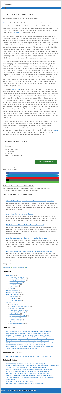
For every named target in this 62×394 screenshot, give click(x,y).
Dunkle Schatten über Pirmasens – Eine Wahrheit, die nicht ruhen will (27, 341)
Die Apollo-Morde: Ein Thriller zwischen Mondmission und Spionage (29, 251)
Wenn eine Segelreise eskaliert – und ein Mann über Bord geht (25, 344)
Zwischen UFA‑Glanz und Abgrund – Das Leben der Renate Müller (26, 367)
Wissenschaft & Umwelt (17, 323)
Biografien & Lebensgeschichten (19, 306)
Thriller (31, 186)
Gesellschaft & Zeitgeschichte (19, 310)
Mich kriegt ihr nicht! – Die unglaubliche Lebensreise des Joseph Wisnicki (28, 331)
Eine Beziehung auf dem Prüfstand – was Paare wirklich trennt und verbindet (29, 346)
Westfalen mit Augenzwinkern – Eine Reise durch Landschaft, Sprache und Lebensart (32, 343)
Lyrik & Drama (14, 286)
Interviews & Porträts (12, 292)
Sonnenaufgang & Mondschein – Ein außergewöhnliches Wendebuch (27, 333)
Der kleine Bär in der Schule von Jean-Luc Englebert (21, 190)
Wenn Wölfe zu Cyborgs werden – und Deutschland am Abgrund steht (30, 201)
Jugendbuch (13, 296)
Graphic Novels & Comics (17, 281)
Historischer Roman (16, 283)
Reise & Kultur (14, 318)
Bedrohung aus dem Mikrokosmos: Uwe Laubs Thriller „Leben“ (27, 238)
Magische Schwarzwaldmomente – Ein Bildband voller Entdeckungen (27, 335)
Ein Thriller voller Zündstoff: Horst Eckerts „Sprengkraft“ (25, 225)
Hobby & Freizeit (15, 314)
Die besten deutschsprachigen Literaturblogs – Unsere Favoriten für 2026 (28, 356)
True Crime (13, 321)
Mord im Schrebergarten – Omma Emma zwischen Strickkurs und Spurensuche (30, 339)
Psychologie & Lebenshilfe (18, 316)
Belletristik (6, 186)
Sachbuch (9, 302)
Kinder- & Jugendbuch (13, 294)
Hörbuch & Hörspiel (12, 290)
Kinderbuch (13, 298)
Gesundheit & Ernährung (17, 312)
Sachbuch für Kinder (16, 300)
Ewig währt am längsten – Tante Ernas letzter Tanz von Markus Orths (26, 188)
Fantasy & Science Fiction (20, 186)
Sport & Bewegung (15, 319)
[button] (7, 173)
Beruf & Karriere (14, 304)
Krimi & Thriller (14, 285)
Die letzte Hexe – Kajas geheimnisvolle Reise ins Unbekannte (25, 383)
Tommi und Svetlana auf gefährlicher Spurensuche (21, 348)
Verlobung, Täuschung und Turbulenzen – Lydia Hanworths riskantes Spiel (29, 337)
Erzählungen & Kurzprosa (17, 277)
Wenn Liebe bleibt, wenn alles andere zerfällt (20, 381)
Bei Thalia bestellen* (46, 162)
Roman (12, 288)
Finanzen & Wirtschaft (16, 308)
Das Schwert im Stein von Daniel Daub (19, 214)
